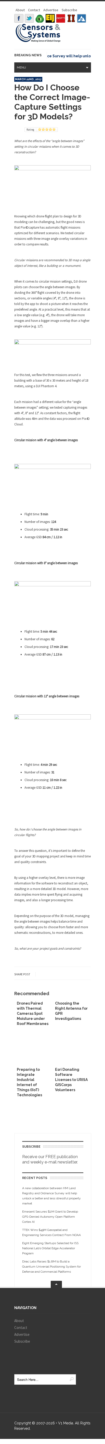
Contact (34, 10)
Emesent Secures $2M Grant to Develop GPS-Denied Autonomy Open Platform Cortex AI (50, 1217)
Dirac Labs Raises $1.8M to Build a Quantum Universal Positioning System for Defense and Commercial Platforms (51, 1266)
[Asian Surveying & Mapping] (60, 18)
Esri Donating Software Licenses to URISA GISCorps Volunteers (71, 1079)
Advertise (50, 10)
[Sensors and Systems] (38, 41)
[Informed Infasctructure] (71, 18)
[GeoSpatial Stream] (81, 18)
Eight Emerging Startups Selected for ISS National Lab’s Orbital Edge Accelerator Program (50, 1248)
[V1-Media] (39, 18)
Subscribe (69, 10)
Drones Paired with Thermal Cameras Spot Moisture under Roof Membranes (32, 1013)
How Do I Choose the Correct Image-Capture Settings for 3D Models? (52, 102)
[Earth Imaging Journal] (50, 18)
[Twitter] (29, 18)
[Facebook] (18, 18)
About (20, 10)
